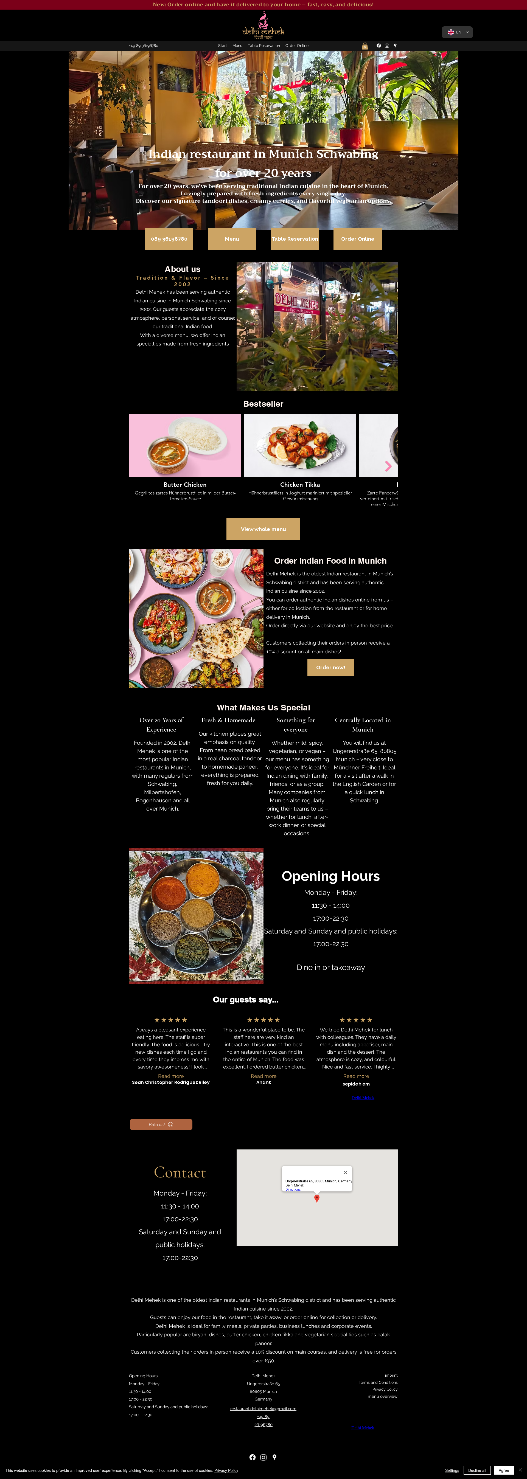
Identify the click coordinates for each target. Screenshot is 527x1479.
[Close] (520, 1470)
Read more (171, 1076)
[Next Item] (388, 466)
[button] (365, 45)
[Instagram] (387, 45)
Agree (504, 1470)
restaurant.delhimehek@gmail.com (263, 1408)
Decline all (477, 1470)
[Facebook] (379, 45)
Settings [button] (452, 1470)
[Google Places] (395, 45)
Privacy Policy (226, 1470)
